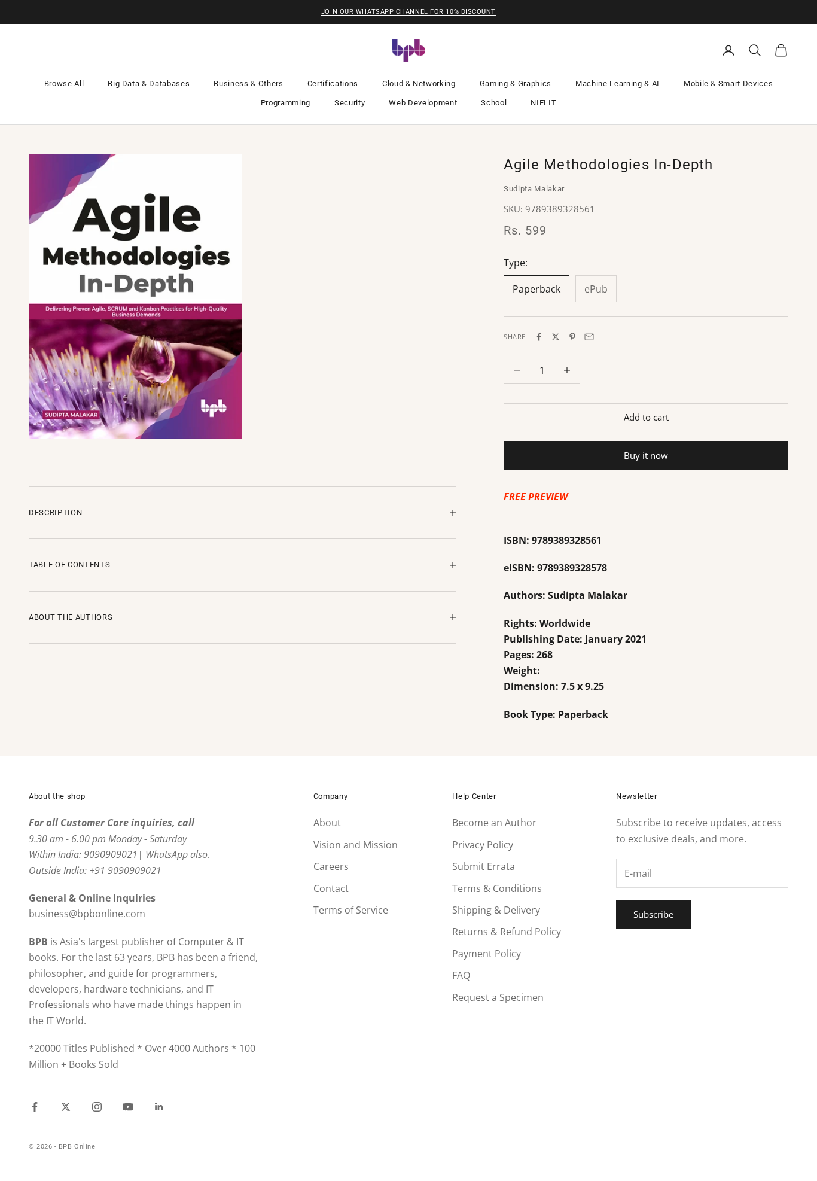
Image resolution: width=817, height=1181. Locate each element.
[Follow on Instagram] (97, 1107)
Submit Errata (483, 866)
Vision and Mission (355, 844)
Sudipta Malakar (534, 188)
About (327, 822)
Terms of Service (350, 910)
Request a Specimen (498, 997)
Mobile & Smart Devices (728, 83)
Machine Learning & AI (617, 83)
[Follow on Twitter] (66, 1107)
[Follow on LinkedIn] (159, 1107)
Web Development (423, 102)
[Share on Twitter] (555, 337)
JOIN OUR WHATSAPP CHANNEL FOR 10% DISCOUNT (408, 12)
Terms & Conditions (497, 888)
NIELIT (543, 102)
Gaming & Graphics (515, 83)
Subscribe (653, 914)
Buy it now (646, 455)
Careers (331, 866)
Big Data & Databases (149, 83)
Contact (331, 888)
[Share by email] (589, 337)
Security (349, 102)
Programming (285, 102)
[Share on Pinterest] (572, 337)
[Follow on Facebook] (35, 1107)
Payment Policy (486, 953)
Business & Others (248, 83)
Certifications (332, 83)
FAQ (461, 975)
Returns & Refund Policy (506, 931)
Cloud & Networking (419, 83)
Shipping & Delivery (496, 910)
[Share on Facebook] (539, 337)
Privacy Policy (482, 844)
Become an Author (494, 822)
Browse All (64, 83)
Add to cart (646, 417)
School (494, 102)
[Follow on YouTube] (128, 1107)
